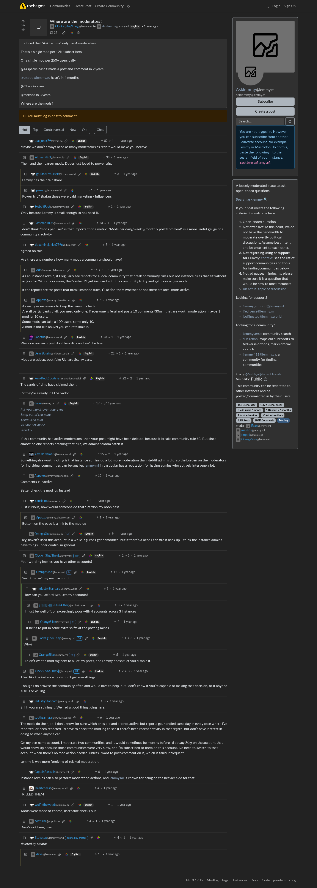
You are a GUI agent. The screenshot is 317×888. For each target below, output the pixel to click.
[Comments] (38, 27)
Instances (240, 880)
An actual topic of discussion (265, 289)
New (73, 129)
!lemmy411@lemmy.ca (259, 354)
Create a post (265, 111)
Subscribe (265, 101)
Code (266, 880)
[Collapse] (23, 141)
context (267, 258)
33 (55, 32)
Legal (225, 880)
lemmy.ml (92, 465)
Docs (254, 880)
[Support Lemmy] (128, 6)
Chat (100, 129)
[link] (63, 33)
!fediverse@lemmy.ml (259, 311)
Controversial (54, 129)
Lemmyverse (252, 334)
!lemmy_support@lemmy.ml (263, 306)
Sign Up (290, 6)
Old (85, 129)
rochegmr (36, 6)
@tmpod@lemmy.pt (35, 77)
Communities (60, 6)
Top (35, 129)
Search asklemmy (249, 199)
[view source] (78, 33)
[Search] (267, 6)
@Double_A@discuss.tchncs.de (263, 374)
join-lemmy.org (284, 880)
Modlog (283, 420)
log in (46, 116)
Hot (24, 129)
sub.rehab (250, 339)
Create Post (82, 6)
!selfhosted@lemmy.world (262, 316)
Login (276, 6)
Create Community (109, 6)
